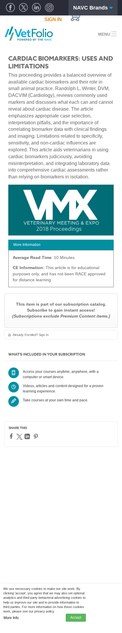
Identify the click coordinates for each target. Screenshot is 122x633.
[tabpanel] (61, 271)
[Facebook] (12, 436)
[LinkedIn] (28, 436)
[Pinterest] (36, 436)
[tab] (61, 245)
